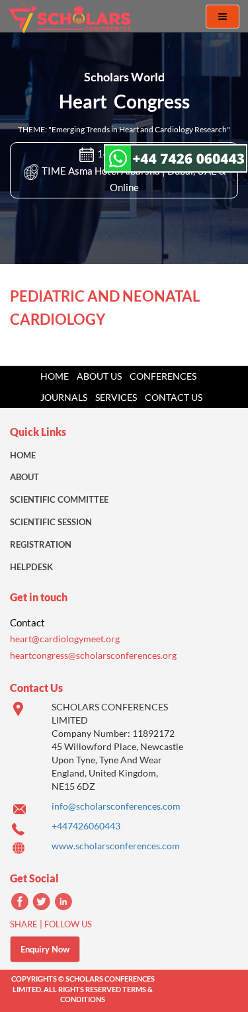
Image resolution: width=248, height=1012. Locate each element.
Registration (40, 544)
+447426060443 (86, 825)
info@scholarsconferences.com (116, 806)
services (116, 397)
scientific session (51, 522)
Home (54, 376)
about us (99, 376)
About (24, 477)
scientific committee (59, 499)
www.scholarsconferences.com (116, 845)
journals (63, 397)
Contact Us (173, 397)
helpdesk (31, 567)
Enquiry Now (45, 949)
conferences (163, 376)
